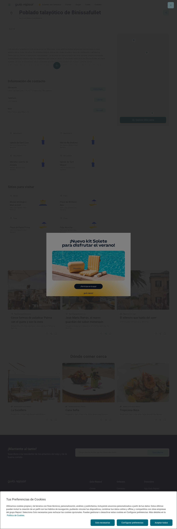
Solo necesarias (102, 522)
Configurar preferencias (132, 522)
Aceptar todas (161, 522)
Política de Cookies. (16, 515)
